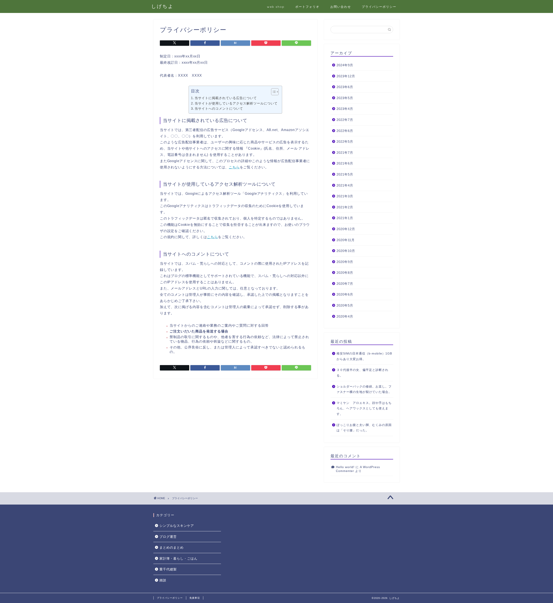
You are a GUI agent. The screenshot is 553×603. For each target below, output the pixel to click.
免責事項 (194, 598)
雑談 (162, 580)
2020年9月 (345, 262)
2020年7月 (345, 283)
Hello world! (345, 467)
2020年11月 (346, 240)
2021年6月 (345, 163)
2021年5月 (345, 174)
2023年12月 (346, 76)
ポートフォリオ (307, 7)
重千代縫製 (168, 569)
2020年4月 (345, 316)
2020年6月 (345, 294)
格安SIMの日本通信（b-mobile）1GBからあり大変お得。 (364, 356)
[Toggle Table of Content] (273, 91)
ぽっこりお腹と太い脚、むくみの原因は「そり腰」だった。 (364, 427)
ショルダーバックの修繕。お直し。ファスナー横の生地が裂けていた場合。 (364, 389)
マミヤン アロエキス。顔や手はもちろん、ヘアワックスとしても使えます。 (364, 408)
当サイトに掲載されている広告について (226, 98)
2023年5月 (345, 98)
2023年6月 (345, 87)
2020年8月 (345, 272)
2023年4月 (345, 109)
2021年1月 (345, 218)
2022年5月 (345, 141)
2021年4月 (345, 185)
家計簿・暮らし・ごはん (178, 558)
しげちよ (162, 6)
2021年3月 (345, 196)
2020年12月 (346, 229)
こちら (234, 167)
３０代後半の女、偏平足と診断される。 (362, 372)
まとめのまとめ (171, 547)
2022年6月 (345, 131)
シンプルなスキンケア (176, 525)
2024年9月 (345, 65)
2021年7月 (345, 152)
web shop (275, 7)
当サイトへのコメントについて (219, 108)
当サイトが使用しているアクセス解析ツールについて (236, 103)
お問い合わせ (340, 7)
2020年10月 (346, 251)
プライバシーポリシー (379, 7)
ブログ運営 (168, 536)
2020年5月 (345, 305)
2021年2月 (345, 207)
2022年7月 (345, 120)
